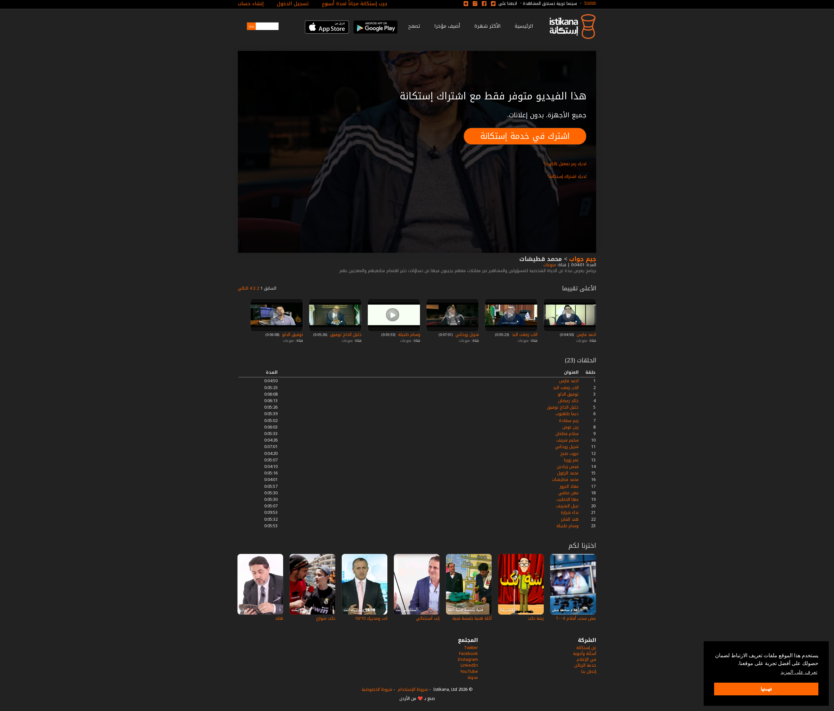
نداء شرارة (570, 512)
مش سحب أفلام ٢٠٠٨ (576, 618)
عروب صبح (569, 453)
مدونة (472, 677)
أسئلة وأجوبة (584, 653)
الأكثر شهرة (487, 26)
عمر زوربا (571, 460)
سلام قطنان (567, 433)
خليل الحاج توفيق (345, 334)
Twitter (471, 648)
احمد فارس (585, 334)
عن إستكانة (586, 648)
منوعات (549, 265)
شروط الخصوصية (377, 689)
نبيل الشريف (567, 506)
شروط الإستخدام (413, 689)
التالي (243, 288)
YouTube (469, 671)
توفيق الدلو (292, 334)
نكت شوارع (325, 618)
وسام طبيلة (408, 334)
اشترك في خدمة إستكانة (525, 136)
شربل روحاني (466, 334)
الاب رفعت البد (524, 334)
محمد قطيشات (565, 479)
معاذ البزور (569, 486)
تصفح (414, 26)
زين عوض (570, 427)
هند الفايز (570, 519)
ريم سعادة (569, 420)
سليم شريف (567, 440)
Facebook (468, 653)
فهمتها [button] (766, 688)
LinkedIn (469, 665)
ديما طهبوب (567, 414)
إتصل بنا (588, 671)
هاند (279, 618)
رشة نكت (536, 618)
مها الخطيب (567, 499)
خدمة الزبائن (585, 665)
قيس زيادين (568, 466)
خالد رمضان (568, 401)
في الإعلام (586, 659)
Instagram (468, 659)
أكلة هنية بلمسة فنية (472, 618)
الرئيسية (524, 26)
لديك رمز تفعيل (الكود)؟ (564, 164)
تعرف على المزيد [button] (799, 672)
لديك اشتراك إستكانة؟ (566, 176)
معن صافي (568, 493)
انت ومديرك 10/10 (371, 618)
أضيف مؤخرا (447, 26)
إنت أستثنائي (427, 618)
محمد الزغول (568, 473)
